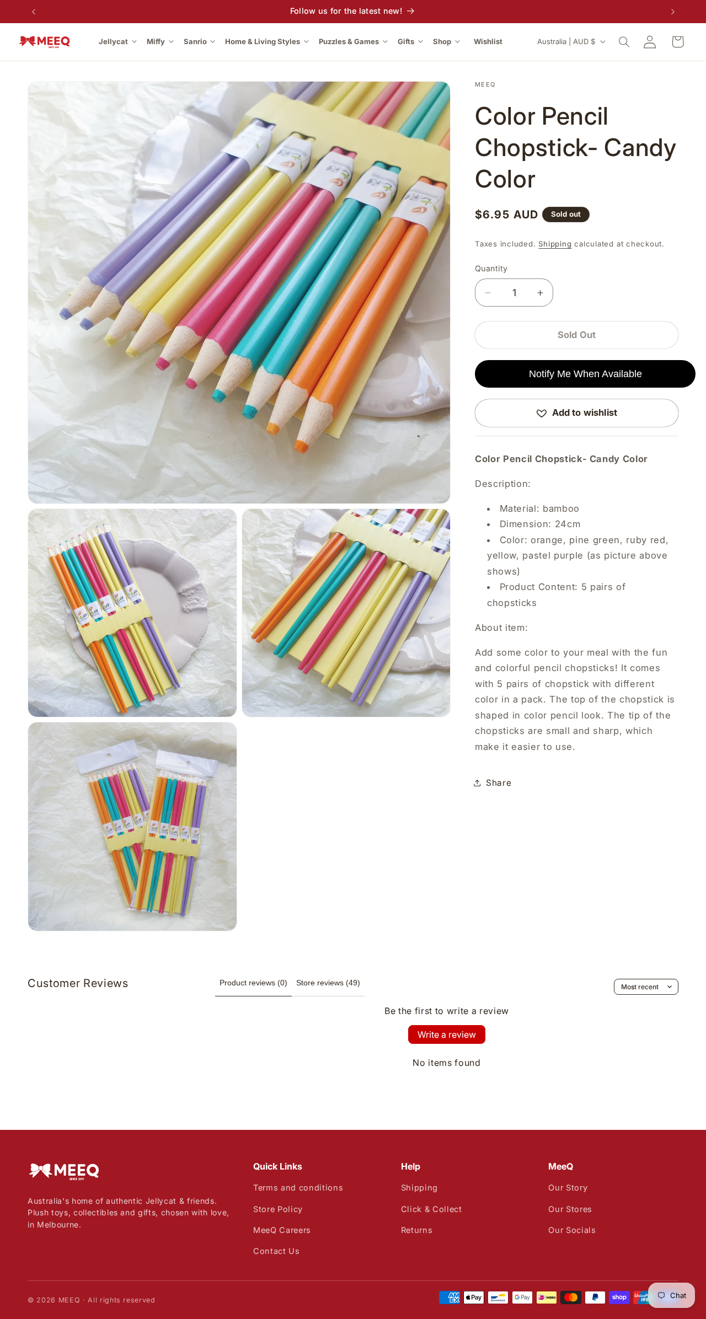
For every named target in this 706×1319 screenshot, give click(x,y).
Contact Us (276, 1251)
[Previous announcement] (34, 11)
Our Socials (572, 1230)
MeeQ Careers (282, 1230)
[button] (118, 42)
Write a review (447, 1034)
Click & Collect (431, 1209)
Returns (417, 1230)
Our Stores (570, 1209)
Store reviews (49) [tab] (328, 982)
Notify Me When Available (585, 373)
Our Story (567, 1187)
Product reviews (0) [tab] (253, 982)
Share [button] (498, 783)
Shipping (554, 243)
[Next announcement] (673, 11)
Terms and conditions (298, 1187)
